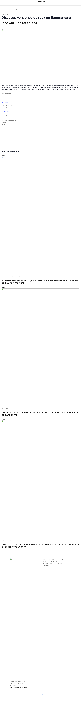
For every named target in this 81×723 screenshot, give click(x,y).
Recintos (45, 561)
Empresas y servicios (49, 563)
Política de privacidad (18, 697)
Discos (60, 563)
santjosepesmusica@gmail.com (18, 687)
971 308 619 (5, 111)
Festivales (54, 561)
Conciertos (4, 10)
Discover (4, 118)
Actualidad (46, 565)
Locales (62, 559)
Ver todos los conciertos (8, 12)
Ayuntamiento (15, 695)
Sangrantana (5, 102)
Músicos (54, 559)
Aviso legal (25, 695)
